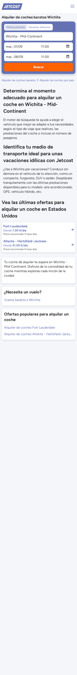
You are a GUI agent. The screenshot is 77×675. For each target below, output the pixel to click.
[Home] (12, 6)
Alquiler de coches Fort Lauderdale (29, 327)
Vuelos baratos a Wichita (22, 300)
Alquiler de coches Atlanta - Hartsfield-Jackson (38, 334)
